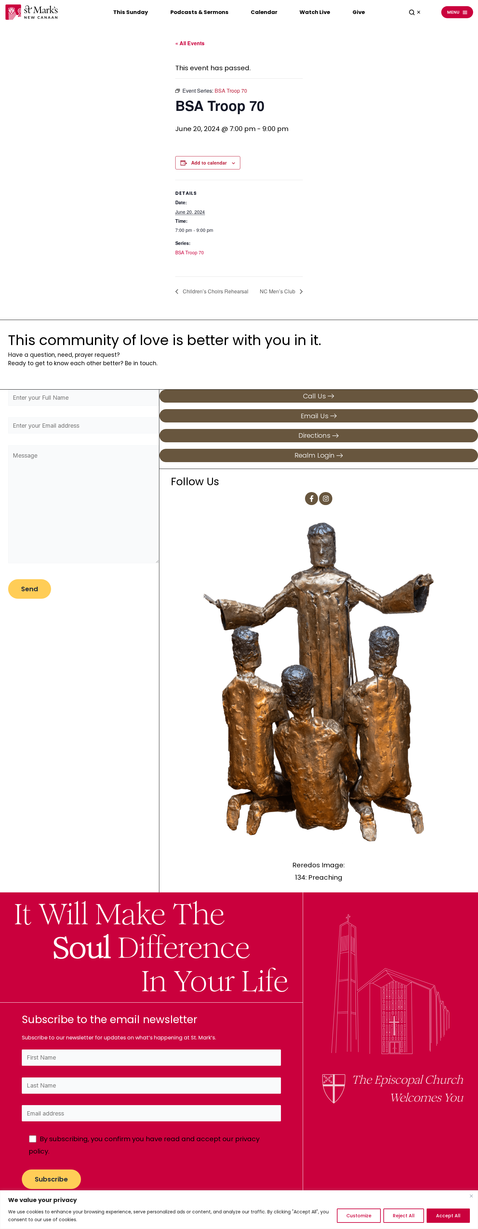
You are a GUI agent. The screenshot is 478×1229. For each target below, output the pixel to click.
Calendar (264, 12)
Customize (358, 1215)
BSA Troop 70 (189, 252)
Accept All (448, 1215)
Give (358, 12)
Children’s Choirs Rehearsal (214, 291)
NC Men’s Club (278, 291)
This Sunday (130, 12)
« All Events (190, 43)
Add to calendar (209, 162)
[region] (239, 1209)
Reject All (404, 1215)
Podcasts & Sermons (199, 12)
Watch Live (314, 12)
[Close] (471, 1196)
